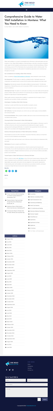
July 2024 (9, 310)
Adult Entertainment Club (35, 199)
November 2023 (10, 333)
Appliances (32, 225)
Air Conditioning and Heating (36, 208)
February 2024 (10, 324)
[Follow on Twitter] (9, 370)
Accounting (32, 194)
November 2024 (10, 298)
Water (20, 26)
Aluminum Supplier (34, 214)
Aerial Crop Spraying (34, 205)
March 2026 (9, 253)
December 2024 (10, 296)
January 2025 (10, 293)
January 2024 (10, 327)
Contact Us (30, 370)
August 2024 (10, 307)
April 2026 (9, 250)
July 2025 (9, 276)
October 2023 (10, 336)
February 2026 (10, 256)
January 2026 (10, 259)
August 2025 (10, 273)
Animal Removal (33, 216)
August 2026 (10, 239)
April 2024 (9, 318)
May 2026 (9, 247)
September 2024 (11, 304)
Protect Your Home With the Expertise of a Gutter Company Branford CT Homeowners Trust (15, 195)
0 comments (26, 26)
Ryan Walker (9, 26)
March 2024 (9, 321)
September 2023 (11, 338)
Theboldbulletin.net (31, 405)
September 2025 (11, 270)
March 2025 (9, 287)
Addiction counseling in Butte (36, 196)
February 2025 (10, 290)
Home (29, 364)
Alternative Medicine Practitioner (37, 211)
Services (30, 368)
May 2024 (9, 316)
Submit (45, 399)
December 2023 (10, 330)
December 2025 (10, 261)
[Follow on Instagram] (13, 370)
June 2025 (9, 279)
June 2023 (9, 347)
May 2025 (9, 281)
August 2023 (10, 341)
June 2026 (9, 244)
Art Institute (32, 228)
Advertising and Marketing (36, 202)
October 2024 (10, 301)
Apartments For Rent (34, 222)
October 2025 (10, 267)
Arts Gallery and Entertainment (37, 231)
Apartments (32, 219)
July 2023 (9, 344)
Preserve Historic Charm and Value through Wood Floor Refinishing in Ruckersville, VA (14, 202)
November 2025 (10, 264)
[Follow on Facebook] (6, 370)
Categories (30, 366)
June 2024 (9, 313)
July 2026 (9, 241)
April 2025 (9, 284)
